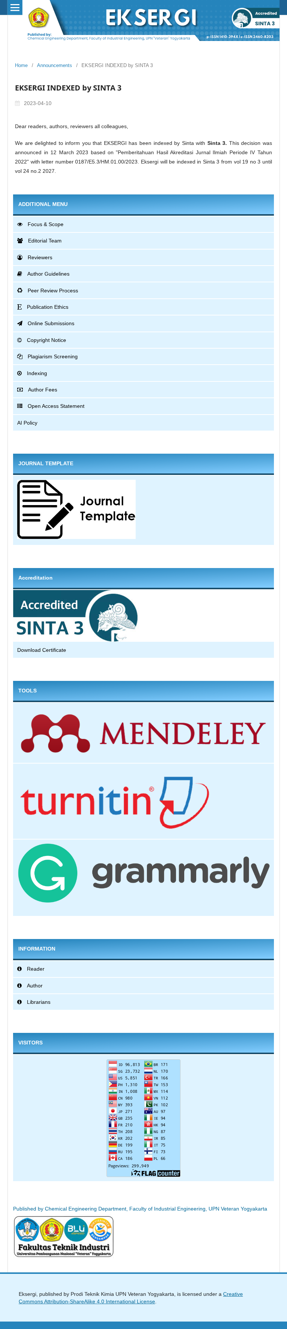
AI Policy (27, 423)
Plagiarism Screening (53, 356)
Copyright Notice (46, 340)
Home (21, 65)
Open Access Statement (56, 406)
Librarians (38, 1002)
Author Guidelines (48, 274)
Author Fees (42, 390)
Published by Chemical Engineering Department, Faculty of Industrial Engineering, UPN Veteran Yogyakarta (140, 1209)
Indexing (37, 373)
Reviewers (40, 257)
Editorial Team (45, 241)
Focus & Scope (46, 224)
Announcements (54, 65)
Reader (35, 969)
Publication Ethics (47, 307)
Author (35, 986)
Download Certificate (41, 650)
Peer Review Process (53, 291)
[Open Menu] (14, 7)
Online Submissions (51, 323)
